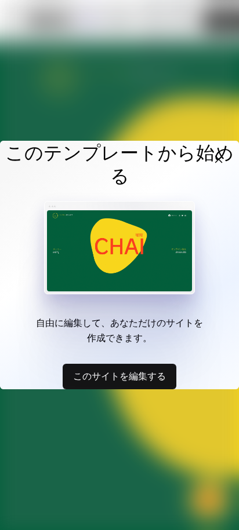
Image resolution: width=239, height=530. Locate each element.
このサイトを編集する (119, 376)
